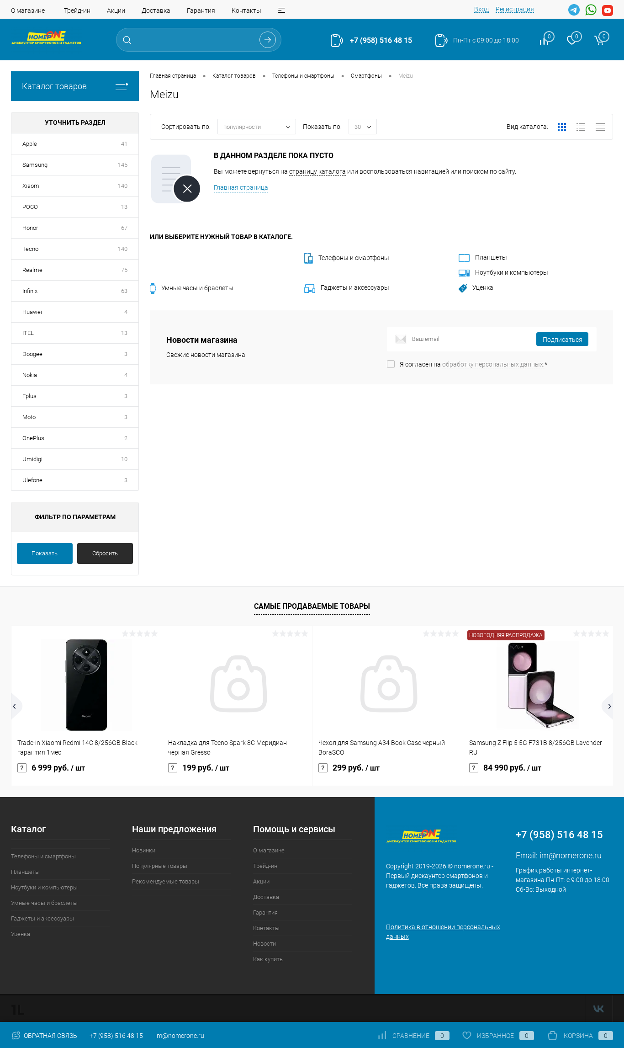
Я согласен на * (473, 364)
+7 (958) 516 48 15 (381, 40)
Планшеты (491, 257)
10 (124, 459)
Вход (481, 9)
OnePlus (33, 438)
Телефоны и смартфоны (353, 257)
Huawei (32, 312)
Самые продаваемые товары (312, 606)
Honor (30, 227)
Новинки (143, 850)
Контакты (246, 10)
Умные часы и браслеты (197, 288)
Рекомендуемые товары (165, 881)
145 (122, 164)
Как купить (268, 959)
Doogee (32, 354)
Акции (116, 10)
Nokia (29, 375)
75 (124, 269)
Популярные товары (159, 865)
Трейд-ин (77, 10)
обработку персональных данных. (493, 364)
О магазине (28, 10)
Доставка (156, 10)
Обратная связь (49, 1035)
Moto (29, 417)
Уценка (482, 287)
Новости (264, 943)
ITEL (28, 333)
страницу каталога (317, 171)
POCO (30, 206)
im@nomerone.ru (570, 855)
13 (124, 206)
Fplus (29, 396)
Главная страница (241, 187)
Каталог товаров (54, 86)
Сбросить (105, 553)
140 (122, 185)
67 (124, 227)
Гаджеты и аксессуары (355, 287)
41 (124, 143)
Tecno (30, 248)
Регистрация (515, 9)
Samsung (35, 164)
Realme (32, 269)
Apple (29, 143)
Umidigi (32, 459)
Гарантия (201, 10)
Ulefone (32, 480)
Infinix (29, 290)
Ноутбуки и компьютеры (511, 272)
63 (124, 290)
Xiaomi (31, 185)
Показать (45, 553)
